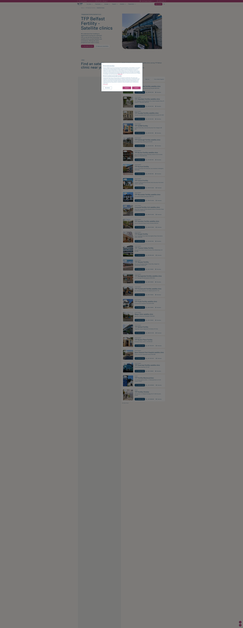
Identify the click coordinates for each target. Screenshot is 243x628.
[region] (122, 77)
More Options (107, 87)
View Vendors (105, 84)
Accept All (136, 87)
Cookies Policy (120, 74)
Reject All (127, 87)
